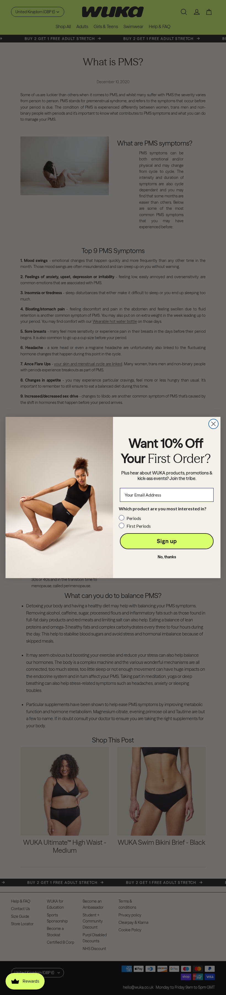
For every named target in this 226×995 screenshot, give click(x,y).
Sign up (167, 541)
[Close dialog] (213, 424)
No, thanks (167, 556)
